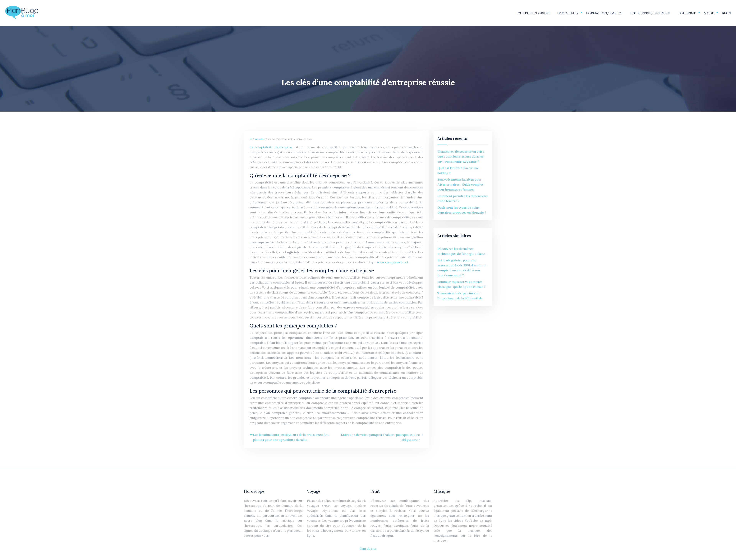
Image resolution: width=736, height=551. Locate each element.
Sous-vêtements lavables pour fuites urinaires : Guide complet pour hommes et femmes (460, 184)
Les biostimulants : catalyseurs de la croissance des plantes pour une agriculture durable (291, 437)
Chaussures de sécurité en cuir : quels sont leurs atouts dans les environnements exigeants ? (460, 156)
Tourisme (687, 13)
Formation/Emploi (604, 13)
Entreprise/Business (650, 13)
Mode (709, 13)
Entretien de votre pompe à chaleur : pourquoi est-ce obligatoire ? (380, 437)
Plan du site (368, 548)
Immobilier (567, 13)
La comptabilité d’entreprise (272, 147)
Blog (726, 13)
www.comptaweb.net (392, 262)
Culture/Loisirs (534, 13)
